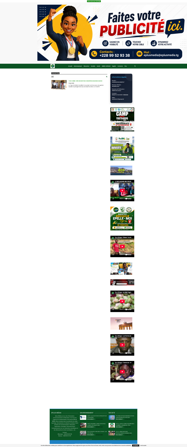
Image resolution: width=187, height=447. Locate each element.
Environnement (78, 66)
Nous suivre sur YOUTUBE (94, 1)
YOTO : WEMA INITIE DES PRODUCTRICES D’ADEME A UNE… (124, 432)
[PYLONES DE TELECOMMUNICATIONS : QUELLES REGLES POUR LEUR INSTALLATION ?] (112, 417)
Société (93, 66)
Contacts (120, 66)
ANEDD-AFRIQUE (106, 66)
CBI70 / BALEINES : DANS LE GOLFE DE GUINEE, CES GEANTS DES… (96, 424)
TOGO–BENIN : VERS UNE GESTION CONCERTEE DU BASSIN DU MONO (85, 81)
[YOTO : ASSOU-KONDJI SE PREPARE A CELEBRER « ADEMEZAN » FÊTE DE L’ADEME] (112, 425)
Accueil (70, 66)
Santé (98, 66)
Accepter (135, 445)
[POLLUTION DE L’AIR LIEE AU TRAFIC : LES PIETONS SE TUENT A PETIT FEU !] (83, 433)
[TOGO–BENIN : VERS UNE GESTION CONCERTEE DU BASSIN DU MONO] (59, 85)
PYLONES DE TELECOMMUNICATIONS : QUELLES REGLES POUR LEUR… (125, 416)
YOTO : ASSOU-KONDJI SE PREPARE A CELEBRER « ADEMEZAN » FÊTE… (125, 424)
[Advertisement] (122, 397)
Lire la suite (143, 445)
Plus (126, 66)
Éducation (86, 66)
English (114, 66)
